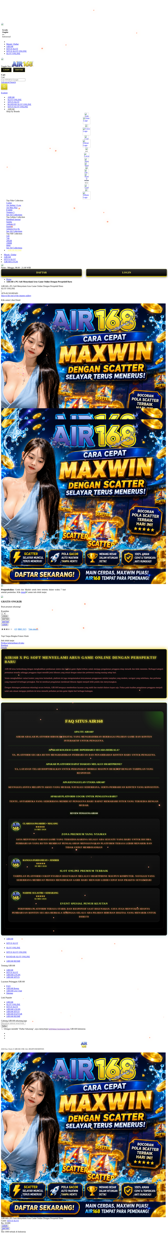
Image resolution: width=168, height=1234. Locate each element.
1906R (9, 243)
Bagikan (4, 645)
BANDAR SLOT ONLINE (18, 957)
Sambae (9, 226)
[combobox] (13, 79)
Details (4, 648)
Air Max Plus (11, 207)
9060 (8, 245)
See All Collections (14, 215)
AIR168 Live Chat (14, 991)
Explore (4, 93)
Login (6, 70)
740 (7, 238)
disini (23, 592)
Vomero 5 (10, 212)
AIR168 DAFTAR (14, 1014)
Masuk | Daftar (12, 44)
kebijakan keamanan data (59, 1029)
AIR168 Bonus (12, 988)
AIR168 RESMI (13, 961)
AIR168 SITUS (13, 977)
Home (8, 279)
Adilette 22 (10, 224)
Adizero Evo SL (13, 229)
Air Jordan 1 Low (13, 205)
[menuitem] (11, 97)
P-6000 (9, 210)
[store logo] (22, 66)
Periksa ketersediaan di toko (12, 643)
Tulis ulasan (33, 629)
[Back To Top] (2, 1230)
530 (7, 236)
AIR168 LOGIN (11, 262)
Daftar (19, 70)
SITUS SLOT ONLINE (16, 51)
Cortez (9, 203)
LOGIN (126, 272)
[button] (6, 413)
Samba (9, 222)
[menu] (84, 173)
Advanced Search (8, 82)
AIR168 (9, 46)
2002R (9, 241)
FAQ (8, 986)
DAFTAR (41, 272)
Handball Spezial (13, 219)
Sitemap (9, 993)
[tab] (84, 93)
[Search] (4, 87)
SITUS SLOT (12, 49)
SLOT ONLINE (13, 53)
